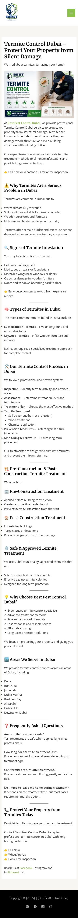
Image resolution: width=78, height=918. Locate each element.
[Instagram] (50, 906)
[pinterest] (27, 906)
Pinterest (13, 872)
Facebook (26, 868)
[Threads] (42, 906)
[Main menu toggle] (71, 13)
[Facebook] (35, 906)
